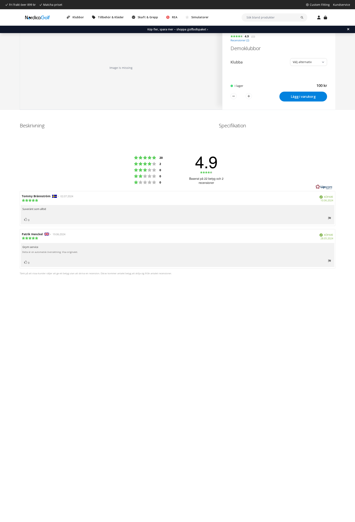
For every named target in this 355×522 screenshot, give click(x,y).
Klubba (237, 62)
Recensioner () (240, 40)
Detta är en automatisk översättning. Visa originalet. (50, 252)
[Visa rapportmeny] (329, 219)
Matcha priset (52, 5)
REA (174, 17)
